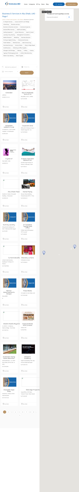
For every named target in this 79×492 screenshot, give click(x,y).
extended (9, 92)
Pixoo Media (27, 290)
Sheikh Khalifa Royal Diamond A (14, 323)
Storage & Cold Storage (9, 50)
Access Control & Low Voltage (22, 22)
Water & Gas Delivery (8, 56)
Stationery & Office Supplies (20, 48)
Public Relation (7, 42)
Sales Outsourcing (26, 42)
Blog (47, 4)
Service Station (18, 45)
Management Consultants (23, 35)
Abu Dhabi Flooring (14, 191)
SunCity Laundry (9, 224)
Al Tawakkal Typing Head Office (27, 226)
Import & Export (30, 32)
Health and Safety (21, 29)
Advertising (6, 24)
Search (26, 73)
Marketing (16, 37)
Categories (32, 4)
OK (69, 17)
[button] (74, 247)
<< (4, 412)
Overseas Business (25, 37)
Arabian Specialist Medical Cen (27, 159)
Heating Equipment (8, 32)
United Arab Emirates (11, 19)
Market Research (7, 37)
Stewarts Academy (27, 357)
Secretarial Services (8, 45)
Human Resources (19, 32)
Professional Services (23, 40)
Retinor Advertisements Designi (9, 292)
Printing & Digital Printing (9, 40)
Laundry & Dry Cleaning (9, 35)
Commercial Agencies (25, 27)
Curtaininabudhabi (14, 257)
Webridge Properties (33, 390)
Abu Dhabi (20, 19)
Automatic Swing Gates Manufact (9, 357)
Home (25, 4)
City (38, 4)
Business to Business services (10, 27)
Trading (25, 50)
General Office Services (9, 29)
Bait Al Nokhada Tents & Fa (27, 93)
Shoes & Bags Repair (30, 45)
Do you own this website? (52, 17)
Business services (15, 24)
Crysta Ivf (8, 158)
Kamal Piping (27, 191)
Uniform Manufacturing (26, 53)
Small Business (7, 48)
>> (19, 415)
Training (31, 50)
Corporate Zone (27, 125)
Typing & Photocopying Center (10, 53)
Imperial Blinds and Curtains (27, 324)
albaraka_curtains (27, 257)
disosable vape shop (9, 390)
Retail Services (16, 42)
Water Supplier (19, 56)
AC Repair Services (7, 22)
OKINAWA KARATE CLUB (9, 126)
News (43, 4)
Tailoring (19, 50)
